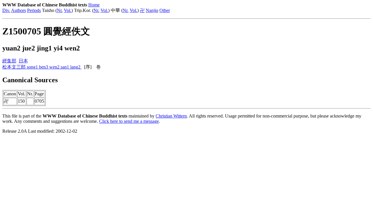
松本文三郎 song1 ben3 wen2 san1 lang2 (42, 66)
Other (164, 10)
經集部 (9, 60)
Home (94, 4)
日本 (23, 60)
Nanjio (152, 10)
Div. (6, 10)
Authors (18, 10)
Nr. (60, 10)
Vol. (67, 10)
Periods (34, 10)
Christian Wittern (171, 115)
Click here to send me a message (129, 121)
